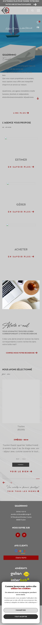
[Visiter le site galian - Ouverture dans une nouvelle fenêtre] (16, 580)
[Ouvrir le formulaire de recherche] (32, 10)
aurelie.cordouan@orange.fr (21, 520)
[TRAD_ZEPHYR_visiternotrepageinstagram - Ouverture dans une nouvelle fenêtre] (24, 541)
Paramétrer (21, 610)
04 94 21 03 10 (21, 517)
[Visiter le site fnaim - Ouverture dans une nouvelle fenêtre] (26, 580)
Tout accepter (21, 616)
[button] (10, 488)
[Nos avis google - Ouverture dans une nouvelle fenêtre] (20, 557)
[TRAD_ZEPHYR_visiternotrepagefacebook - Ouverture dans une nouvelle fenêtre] (18, 541)
